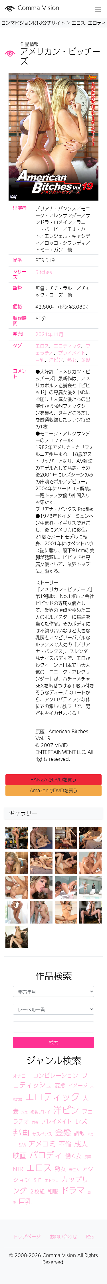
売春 (35, 1122)
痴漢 (87, 1156)
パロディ (45, 1154)
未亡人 (74, 1169)
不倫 (65, 1144)
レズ (81, 1121)
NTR (18, 1169)
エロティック (67, 346)
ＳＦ (37, 1180)
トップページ (27, 1236)
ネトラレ (51, 1180)
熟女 (71, 359)
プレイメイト (72, 352)
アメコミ (42, 1143)
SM (22, 1144)
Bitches (43, 272)
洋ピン (56, 359)
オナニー (21, 1076)
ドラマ (73, 1190)
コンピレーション (55, 1075)
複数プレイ (41, 1112)
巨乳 (40, 359)
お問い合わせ (63, 1236)
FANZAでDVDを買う (53, 779)
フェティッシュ (50, 1080)
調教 (79, 1133)
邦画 (21, 1132)
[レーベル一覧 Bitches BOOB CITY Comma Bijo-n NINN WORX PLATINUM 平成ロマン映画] (53, 1009)
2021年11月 (49, 334)
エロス (42, 346)
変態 (60, 1085)
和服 (53, 1191)
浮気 (24, 1112)
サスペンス (42, 1134)
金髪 (85, 359)
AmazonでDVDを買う (54, 790)
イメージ (78, 1085)
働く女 (73, 1156)
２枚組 (37, 1191)
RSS (90, 1236)
